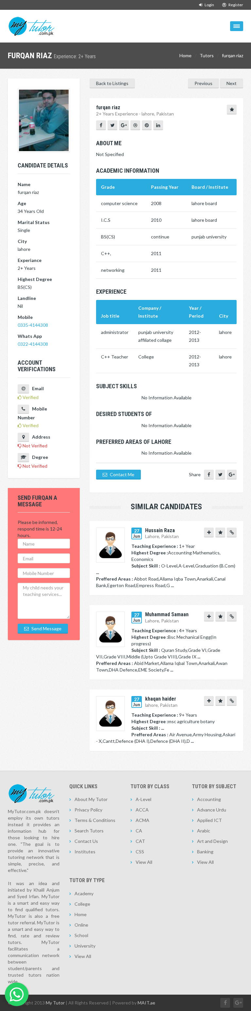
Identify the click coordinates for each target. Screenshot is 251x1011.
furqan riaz (232, 55)
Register (235, 4)
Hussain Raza (160, 530)
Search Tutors (89, 830)
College (82, 904)
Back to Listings (112, 83)
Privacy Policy (88, 809)
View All (144, 862)
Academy (84, 893)
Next (231, 83)
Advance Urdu (211, 809)
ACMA (142, 820)
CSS (140, 851)
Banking (205, 851)
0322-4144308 (33, 344)
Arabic (203, 830)
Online (81, 925)
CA (139, 830)
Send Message (45, 628)
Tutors (207, 55)
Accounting (209, 799)
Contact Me (121, 474)
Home (185, 55)
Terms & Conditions (95, 820)
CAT (140, 841)
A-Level (143, 799)
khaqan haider (160, 699)
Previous (203, 83)
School (81, 935)
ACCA (142, 809)
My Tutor (55, 1002)
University (85, 946)
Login (209, 4)
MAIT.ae (146, 1002)
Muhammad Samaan (167, 614)
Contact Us (86, 841)
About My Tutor (91, 799)
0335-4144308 (33, 325)
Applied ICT (209, 820)
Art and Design (212, 841)
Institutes (85, 851)
